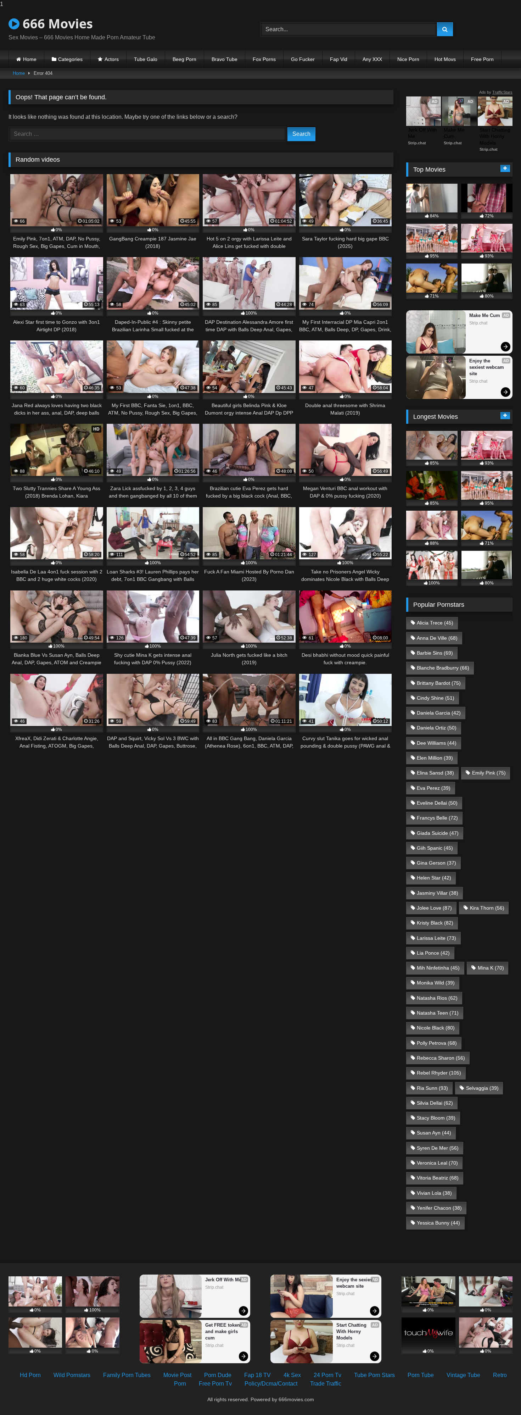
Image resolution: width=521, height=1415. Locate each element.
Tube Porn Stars (374, 1375)
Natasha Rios (437, 998)
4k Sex (292, 1375)
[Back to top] (499, 1395)
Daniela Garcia (439, 713)
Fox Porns (264, 59)
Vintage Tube (463, 1375)
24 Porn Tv (327, 1375)
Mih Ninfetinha (438, 968)
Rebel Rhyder (439, 1073)
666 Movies (56, 23)
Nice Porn (408, 59)
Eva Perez (433, 788)
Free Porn (482, 59)
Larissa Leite (436, 938)
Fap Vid (338, 59)
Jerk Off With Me (423, 133)
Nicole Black (436, 1028)
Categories (70, 59)
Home (30, 59)
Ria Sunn (432, 1088)
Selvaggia (482, 1088)
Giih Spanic (435, 848)
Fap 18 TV (257, 1375)
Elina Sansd (435, 773)
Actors (112, 59)
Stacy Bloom (436, 1118)
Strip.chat (417, 143)
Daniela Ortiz (436, 728)
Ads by (495, 92)
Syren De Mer (438, 1148)
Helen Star (434, 878)
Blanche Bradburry (443, 668)
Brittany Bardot (439, 683)
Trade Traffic (325, 1384)
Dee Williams (436, 743)
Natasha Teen (438, 1013)
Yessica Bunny (438, 1223)
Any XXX (372, 59)
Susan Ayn (434, 1133)
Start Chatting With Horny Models (495, 136)
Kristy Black (435, 923)
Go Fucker (303, 59)
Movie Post (177, 1375)
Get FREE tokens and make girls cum (224, 1331)
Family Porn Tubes (127, 1375)
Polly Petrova (437, 1043)
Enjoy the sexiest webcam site (487, 367)
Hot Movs (445, 59)
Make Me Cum (455, 133)
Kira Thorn (487, 908)
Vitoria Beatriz (438, 1178)
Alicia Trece (435, 623)
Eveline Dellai (437, 803)
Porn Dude (217, 1375)
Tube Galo (145, 59)
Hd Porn (30, 1375)
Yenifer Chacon (439, 1208)
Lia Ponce (433, 953)
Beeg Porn (184, 59)
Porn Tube (421, 1375)
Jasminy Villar (437, 893)
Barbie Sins (435, 653)
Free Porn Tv (215, 1384)
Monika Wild (436, 983)
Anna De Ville (437, 638)
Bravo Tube (224, 59)
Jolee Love (434, 908)
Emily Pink (489, 773)
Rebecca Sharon (441, 1058)
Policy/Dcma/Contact (271, 1384)
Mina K (491, 968)
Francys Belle (437, 818)
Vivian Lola (434, 1193)
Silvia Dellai (435, 1103)
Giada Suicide (438, 833)
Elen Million (435, 758)
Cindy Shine (435, 698)
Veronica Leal (437, 1163)
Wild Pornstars (72, 1375)
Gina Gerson (436, 863)
